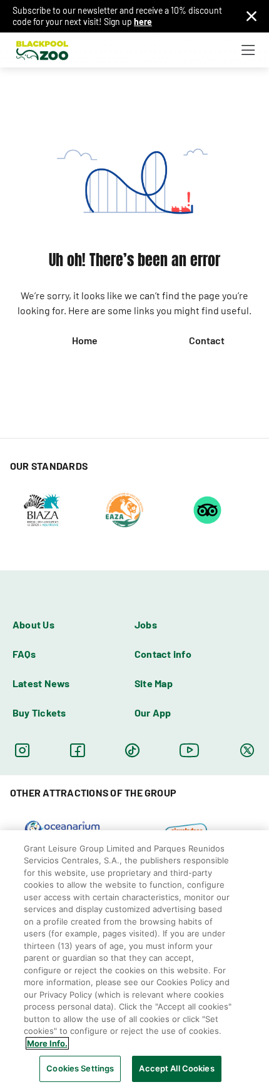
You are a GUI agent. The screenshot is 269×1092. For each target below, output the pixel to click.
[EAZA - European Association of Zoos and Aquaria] (124, 509)
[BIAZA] (41, 509)
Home (85, 340)
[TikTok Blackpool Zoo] (132, 750)
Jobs (145, 624)
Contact (207, 340)
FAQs (24, 654)
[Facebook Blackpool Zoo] (77, 750)
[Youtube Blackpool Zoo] (190, 750)
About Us (33, 624)
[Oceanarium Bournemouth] (62, 828)
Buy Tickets (39, 712)
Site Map (153, 683)
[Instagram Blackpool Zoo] (22, 750)
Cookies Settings (80, 1068)
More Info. (47, 1043)
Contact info (162, 654)
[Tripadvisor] (207, 509)
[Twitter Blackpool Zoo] (247, 750)
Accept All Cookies (176, 1068)
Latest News (41, 683)
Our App (152, 712)
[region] (134, 961)
